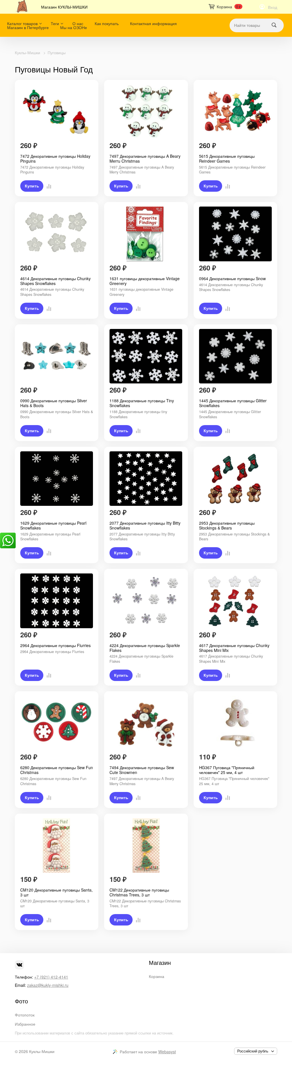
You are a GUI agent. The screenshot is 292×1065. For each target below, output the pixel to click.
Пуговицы (57, 52)
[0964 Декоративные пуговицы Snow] (235, 234)
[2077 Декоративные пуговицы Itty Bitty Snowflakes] (146, 478)
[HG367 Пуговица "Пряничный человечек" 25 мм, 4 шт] (235, 723)
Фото (21, 1001)
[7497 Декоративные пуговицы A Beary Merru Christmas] (146, 111)
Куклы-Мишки (27, 52)
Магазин (160, 962)
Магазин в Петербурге (28, 27)
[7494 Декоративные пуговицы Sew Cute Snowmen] (146, 723)
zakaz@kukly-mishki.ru (47, 985)
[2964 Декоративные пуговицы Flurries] (56, 600)
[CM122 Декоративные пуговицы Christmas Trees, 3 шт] (146, 845)
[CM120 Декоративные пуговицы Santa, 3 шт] (56, 845)
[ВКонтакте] (19, 964)
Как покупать (107, 23)
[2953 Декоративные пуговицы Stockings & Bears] (235, 478)
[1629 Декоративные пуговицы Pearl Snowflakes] (56, 478)
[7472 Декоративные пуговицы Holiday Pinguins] (56, 111)
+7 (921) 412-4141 (51, 977)
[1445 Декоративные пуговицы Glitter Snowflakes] (235, 356)
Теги (55, 23)
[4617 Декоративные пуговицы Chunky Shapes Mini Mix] (235, 600)
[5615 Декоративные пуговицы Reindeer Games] (235, 111)
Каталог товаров (22, 23)
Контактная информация (153, 23)
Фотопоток (25, 1015)
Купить (32, 186)
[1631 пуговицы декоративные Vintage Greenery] (146, 234)
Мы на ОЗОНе (73, 27)
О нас (77, 23)
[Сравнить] (47, 186)
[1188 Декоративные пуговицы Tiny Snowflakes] (146, 356)
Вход (272, 7)
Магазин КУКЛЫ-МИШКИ (64, 7)
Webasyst (167, 1051)
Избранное (25, 1024)
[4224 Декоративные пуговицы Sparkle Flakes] (146, 600)
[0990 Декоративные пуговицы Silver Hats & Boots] (56, 356)
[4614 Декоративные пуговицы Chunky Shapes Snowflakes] (56, 234)
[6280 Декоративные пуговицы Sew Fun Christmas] (56, 723)
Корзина (156, 976)
